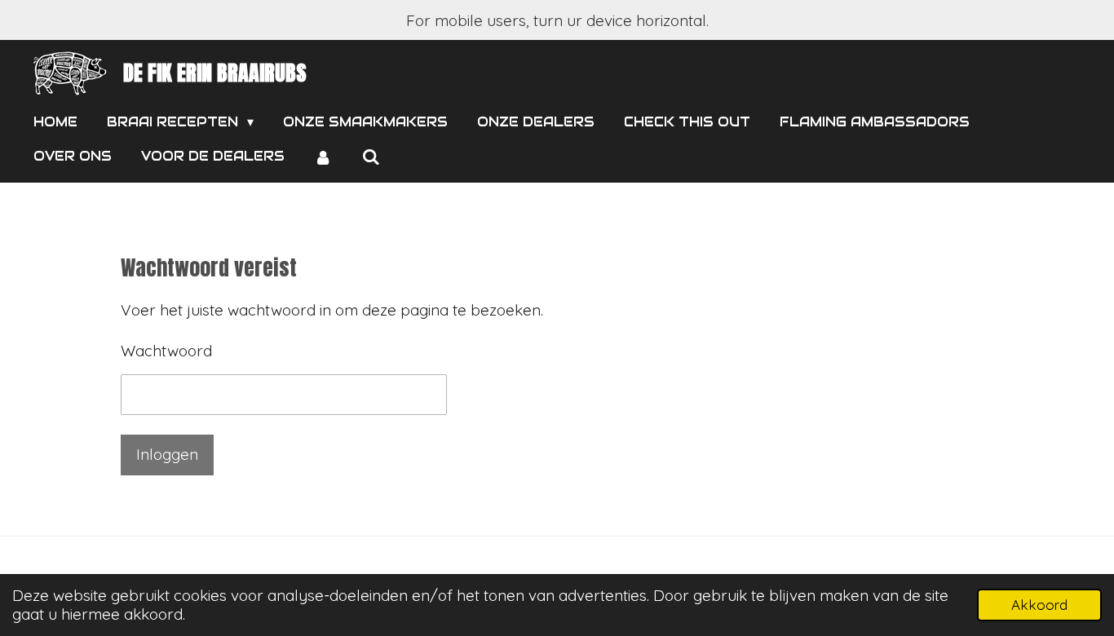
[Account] (323, 156)
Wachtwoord (166, 350)
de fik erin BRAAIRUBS (215, 72)
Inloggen (167, 454)
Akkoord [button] (1039, 604)
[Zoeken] (370, 156)
